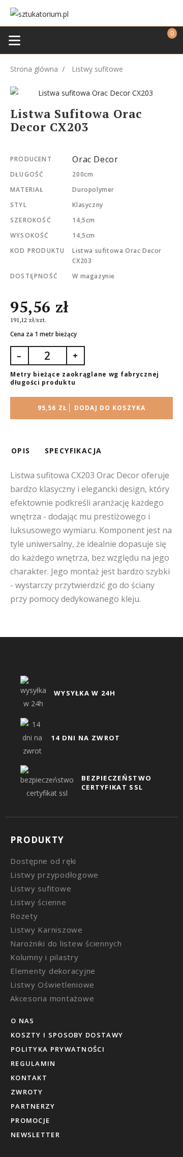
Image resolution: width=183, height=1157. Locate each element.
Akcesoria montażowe (52, 998)
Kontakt (29, 1077)
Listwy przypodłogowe (54, 875)
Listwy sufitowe (40, 888)
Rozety (24, 916)
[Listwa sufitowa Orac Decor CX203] (91, 93)
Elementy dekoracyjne (53, 971)
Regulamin (33, 1063)
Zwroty (27, 1091)
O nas (23, 1020)
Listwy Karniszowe (46, 929)
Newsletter (35, 1134)
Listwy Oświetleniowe (52, 984)
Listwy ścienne (38, 902)
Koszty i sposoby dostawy (67, 1034)
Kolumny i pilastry (44, 957)
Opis (20, 450)
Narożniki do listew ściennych (66, 943)
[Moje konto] (145, 39)
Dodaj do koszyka (91, 407)
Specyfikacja (73, 450)
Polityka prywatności (58, 1049)
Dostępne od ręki (43, 861)
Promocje (30, 1120)
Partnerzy (33, 1106)
